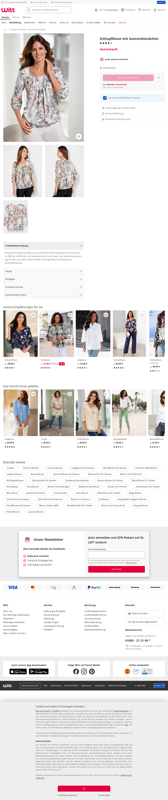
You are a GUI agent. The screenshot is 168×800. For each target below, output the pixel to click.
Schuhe (52, 22)
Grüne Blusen (60, 493)
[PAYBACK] (161, 2)
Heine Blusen (12, 511)
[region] (84, 751)
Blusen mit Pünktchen (131, 474)
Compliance (99, 685)
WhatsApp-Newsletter (14, 622)
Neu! (4, 22)
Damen (5, 17)
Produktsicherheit (14, 287)
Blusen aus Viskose (80, 499)
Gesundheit (77, 22)
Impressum (86, 685)
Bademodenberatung (95, 629)
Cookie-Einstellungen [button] (117, 685)
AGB (45, 685)
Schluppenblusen (15, 480)
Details (8, 271)
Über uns (7, 611)
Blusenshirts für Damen (100, 474)
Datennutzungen (121, 711)
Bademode (29, 22)
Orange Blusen (140, 505)
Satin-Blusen (82, 493)
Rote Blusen (12, 486)
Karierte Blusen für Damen (66, 474)
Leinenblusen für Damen (148, 486)
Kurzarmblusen (55, 467)
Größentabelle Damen (96, 611)
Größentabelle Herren (95, 614)
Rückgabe (10, 279)
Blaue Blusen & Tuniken (143, 480)
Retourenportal (51, 614)
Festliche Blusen (31, 467)
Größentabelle (109, 68)
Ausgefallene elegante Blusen (132, 499)
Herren (15, 17)
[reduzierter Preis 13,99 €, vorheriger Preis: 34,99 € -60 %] (56, 333)
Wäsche (42, 22)
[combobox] (55, 10)
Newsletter (8, 618)
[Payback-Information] (159, 686)
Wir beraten (110, 22)
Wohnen (27, 17)
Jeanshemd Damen (35, 493)
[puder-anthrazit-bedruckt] (102, 59)
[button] (4, 29)
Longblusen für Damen (82, 467)
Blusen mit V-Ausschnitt (113, 505)
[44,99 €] (129, 412)
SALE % (122, 22)
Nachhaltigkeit (10, 629)
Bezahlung (49, 618)
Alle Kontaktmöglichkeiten (144, 621)
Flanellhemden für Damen (80, 505)
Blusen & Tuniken (18, 29)
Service (48, 605)
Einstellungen (104, 795)
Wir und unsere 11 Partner (47, 711)
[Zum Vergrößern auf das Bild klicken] (79, 136)
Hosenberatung (92, 618)
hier (126, 725)
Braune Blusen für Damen (110, 480)
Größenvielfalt (92, 625)
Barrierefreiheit (71, 685)
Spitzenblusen (37, 474)
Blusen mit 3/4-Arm (37, 29)
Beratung (90, 605)
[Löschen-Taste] (69, 10)
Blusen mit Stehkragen (59, 486)
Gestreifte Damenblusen (50, 499)
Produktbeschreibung (16, 245)
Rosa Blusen (33, 486)
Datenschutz (55, 685)
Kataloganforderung (54, 625)
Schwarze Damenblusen (77, 480)
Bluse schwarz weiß (48, 505)
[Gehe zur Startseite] (8, 10)
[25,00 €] (93, 333)
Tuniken (10, 467)
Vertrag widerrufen (30, 685)
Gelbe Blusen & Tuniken (108, 493)
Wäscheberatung (93, 622)
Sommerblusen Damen (17, 499)
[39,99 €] (20, 412)
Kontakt (130, 605)
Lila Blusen (103, 499)
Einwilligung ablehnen (68, 795)
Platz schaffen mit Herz (14, 633)
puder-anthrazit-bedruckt (116, 59)
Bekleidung (15, 22)
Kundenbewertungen (15, 294)
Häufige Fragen (51, 622)
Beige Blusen (135, 493)
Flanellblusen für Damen (18, 505)
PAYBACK (48, 629)
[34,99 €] (129, 333)
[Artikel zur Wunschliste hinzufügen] (158, 78)
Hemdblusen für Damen (115, 467)
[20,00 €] (20, 333)
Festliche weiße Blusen (146, 467)
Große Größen (93, 22)
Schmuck (64, 22)
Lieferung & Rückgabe (54, 611)
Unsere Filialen (10, 625)
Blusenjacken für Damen (44, 480)
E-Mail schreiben (138, 614)
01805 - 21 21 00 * (137, 640)
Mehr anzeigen (131, 563)
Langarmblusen (14, 474)
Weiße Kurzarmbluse (89, 486)
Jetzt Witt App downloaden (16, 614)
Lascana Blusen (35, 511)
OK (84, 788)
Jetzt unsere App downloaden (29, 665)
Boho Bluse (12, 493)
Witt (5, 605)
